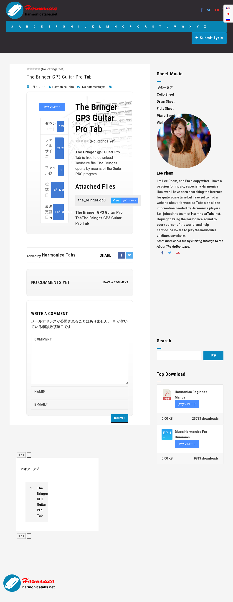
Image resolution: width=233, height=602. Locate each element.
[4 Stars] (36, 69)
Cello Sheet (165, 94)
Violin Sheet (166, 122)
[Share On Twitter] (129, 255)
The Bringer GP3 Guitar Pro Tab (59, 77)
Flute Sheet (165, 108)
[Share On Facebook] (121, 255)
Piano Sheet (166, 115)
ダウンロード (52, 107)
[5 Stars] (39, 69)
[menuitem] (228, 19)
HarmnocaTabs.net (205, 214)
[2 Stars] (30, 69)
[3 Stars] (33, 69)
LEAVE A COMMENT (115, 282)
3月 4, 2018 (38, 87)
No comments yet (93, 87)
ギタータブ (31, 469)
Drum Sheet (166, 101)
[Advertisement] (190, 298)
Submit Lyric (211, 38)
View (116, 200)
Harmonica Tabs (63, 87)
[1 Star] (28, 69)
